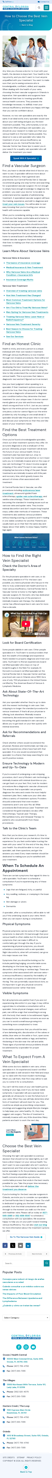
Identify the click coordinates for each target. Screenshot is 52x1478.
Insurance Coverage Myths (19, 279)
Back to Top (26, 1472)
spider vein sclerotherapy (29, 496)
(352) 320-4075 (21, 1392)
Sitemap (21, 1457)
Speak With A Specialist (24, 158)
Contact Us (44, 2)
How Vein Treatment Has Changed (23, 295)
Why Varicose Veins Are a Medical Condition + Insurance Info (23, 273)
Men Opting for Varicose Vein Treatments (27, 312)
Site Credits (9, 1457)
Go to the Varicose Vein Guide (25, 1237)
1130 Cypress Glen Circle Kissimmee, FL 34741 (18, 1411)
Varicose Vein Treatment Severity (23, 324)
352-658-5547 (22, 1215)
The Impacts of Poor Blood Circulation (22, 1294)
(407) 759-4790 (21, 1366)
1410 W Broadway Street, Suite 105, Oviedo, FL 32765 (28, 1437)
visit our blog (40, 1224)
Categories (8, 1312)
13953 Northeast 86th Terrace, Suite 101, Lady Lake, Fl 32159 (26, 1386)
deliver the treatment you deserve (21, 1188)
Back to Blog (27, 25)
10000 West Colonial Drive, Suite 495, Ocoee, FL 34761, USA (25, 1360)
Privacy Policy (34, 1457)
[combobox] (26, 1318)
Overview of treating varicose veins (24, 290)
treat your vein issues (13, 204)
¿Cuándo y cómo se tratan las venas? (21, 1305)
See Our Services (14, 336)
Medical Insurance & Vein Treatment (24, 267)
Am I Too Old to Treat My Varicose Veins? (27, 307)
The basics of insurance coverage (23, 263)
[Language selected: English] (26, 2)
